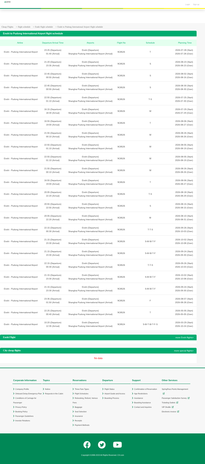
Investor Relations (22, 421)
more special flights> (184, 350)
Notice (47, 389)
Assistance (138, 398)
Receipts (78, 421)
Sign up (196, 4)
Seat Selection (81, 412)
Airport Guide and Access (114, 394)
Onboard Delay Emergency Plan (28, 394)
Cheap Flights (7, 27)
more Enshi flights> (184, 337)
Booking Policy (21, 412)
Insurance (79, 416)
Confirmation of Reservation (145, 389)
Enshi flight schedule (44, 27)
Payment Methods (82, 425)
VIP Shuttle (166, 407)
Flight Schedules (81, 394)
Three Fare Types (82, 389)
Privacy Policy (21, 407)
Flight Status (109, 389)
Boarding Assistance (142, 403)
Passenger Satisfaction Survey (174, 398)
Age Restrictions (141, 394)
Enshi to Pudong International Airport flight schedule (80, 27)
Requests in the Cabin (54, 394)
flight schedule (24, 27)
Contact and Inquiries (143, 407)
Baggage (78, 407)
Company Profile (22, 389)
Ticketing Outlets (168, 403)
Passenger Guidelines (24, 416)
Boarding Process (111, 398)
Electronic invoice (169, 412)
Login (187, 4)
